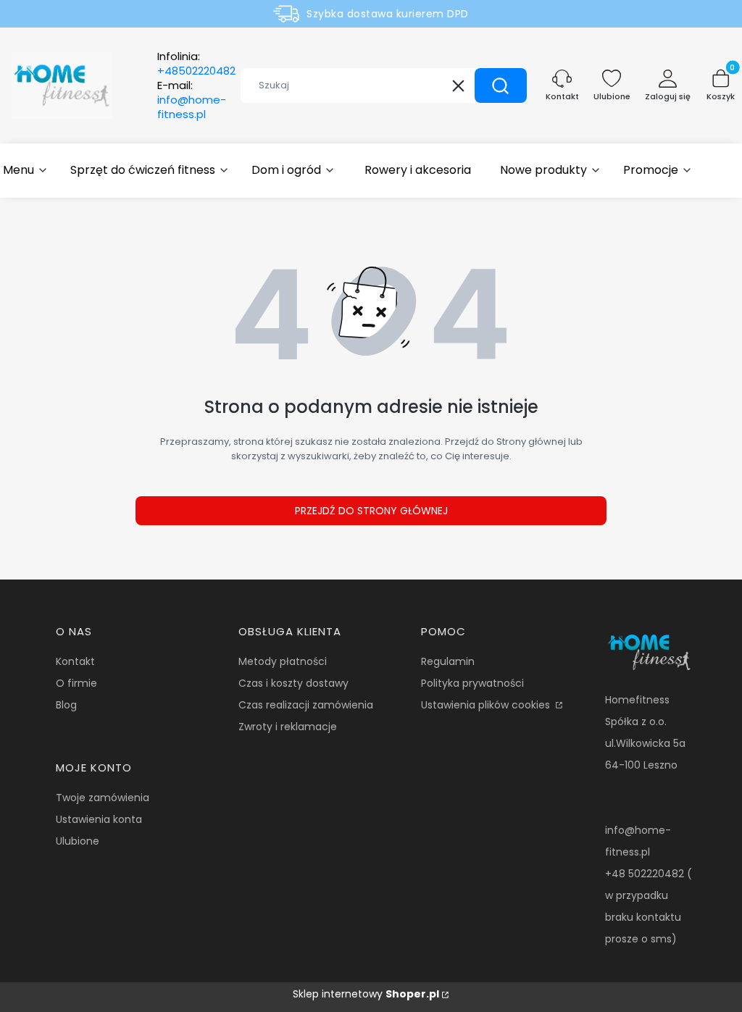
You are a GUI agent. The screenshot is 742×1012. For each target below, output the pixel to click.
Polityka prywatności (472, 683)
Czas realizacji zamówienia (305, 705)
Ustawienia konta (99, 819)
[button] (501, 85)
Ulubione (77, 841)
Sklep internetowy (366, 994)
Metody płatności (282, 661)
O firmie (76, 683)
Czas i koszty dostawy (293, 683)
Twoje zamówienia (102, 797)
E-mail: (191, 100)
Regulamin (448, 661)
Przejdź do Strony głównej (371, 510)
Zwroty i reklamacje (287, 726)
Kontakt (75, 661)
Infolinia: (196, 63)
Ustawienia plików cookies (487, 705)
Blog (66, 705)
